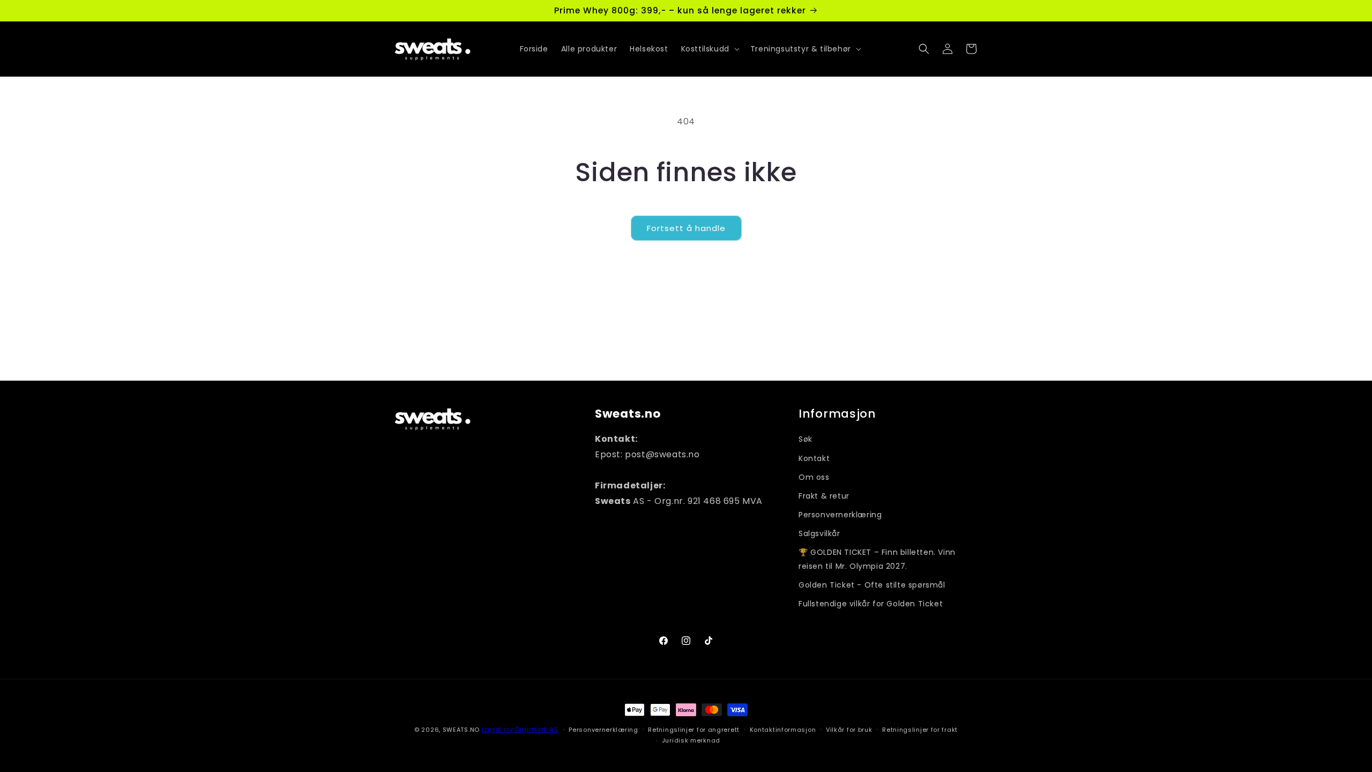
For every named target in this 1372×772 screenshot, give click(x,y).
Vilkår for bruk (849, 729)
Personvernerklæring (840, 514)
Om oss (814, 477)
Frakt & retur (824, 496)
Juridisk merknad (691, 740)
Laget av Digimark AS (520, 729)
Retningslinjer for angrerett (694, 729)
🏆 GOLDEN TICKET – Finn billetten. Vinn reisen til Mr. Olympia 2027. (877, 559)
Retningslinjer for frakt (920, 729)
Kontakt (814, 458)
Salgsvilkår (819, 533)
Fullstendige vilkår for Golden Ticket (871, 603)
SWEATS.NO (461, 729)
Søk (805, 439)
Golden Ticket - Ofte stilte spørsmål (872, 585)
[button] (709, 49)
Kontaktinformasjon (783, 729)
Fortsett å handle (686, 228)
